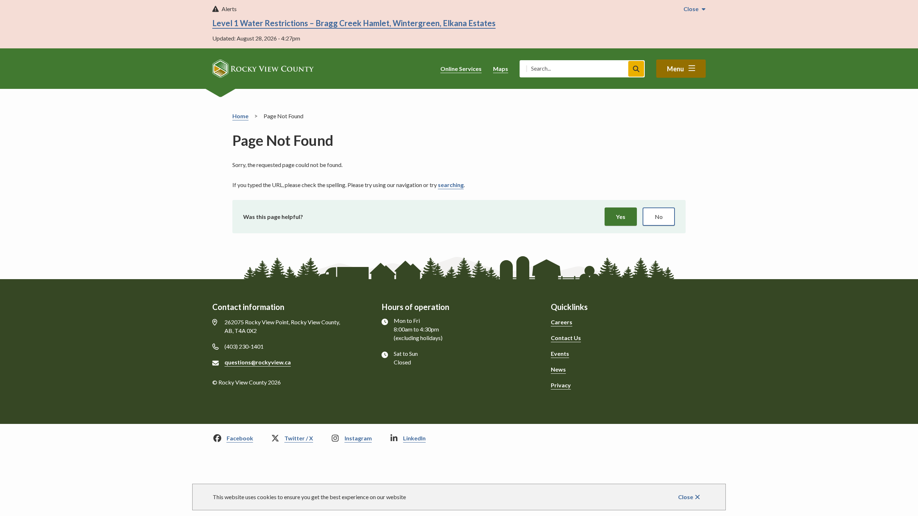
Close (685, 496)
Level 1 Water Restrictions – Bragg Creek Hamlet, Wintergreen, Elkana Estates (354, 23)
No (659, 216)
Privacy (561, 385)
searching (451, 184)
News (558, 369)
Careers (561, 322)
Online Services (461, 68)
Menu (675, 69)
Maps (500, 68)
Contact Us (566, 337)
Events (560, 353)
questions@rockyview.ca (257, 362)
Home (240, 116)
